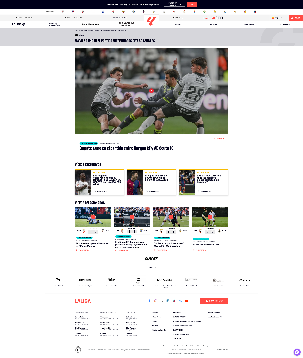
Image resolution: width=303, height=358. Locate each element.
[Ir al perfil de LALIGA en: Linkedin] (168, 301)
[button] (19, 24)
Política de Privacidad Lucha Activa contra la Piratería (185, 353)
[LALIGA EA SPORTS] (19, 24)
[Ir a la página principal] (151, 27)
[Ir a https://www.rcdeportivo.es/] (184, 11)
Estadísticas (249, 24)
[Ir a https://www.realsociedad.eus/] (225, 11)
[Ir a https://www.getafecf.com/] (133, 11)
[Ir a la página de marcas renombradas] (78, 349)
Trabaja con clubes (143, 349)
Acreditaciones (113, 349)
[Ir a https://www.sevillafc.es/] (235, 11)
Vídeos (177, 24)
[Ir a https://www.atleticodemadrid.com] (72, 11)
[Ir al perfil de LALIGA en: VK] (180, 301)
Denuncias (91, 349)
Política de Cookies (194, 349)
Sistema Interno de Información (173, 346)
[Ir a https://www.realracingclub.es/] (164, 11)
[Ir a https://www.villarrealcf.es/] (255, 11)
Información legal (203, 346)
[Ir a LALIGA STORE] (214, 18)
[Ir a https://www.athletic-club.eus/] (62, 11)
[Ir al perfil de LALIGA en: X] (162, 301)
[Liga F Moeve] (91, 24)
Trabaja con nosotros (127, 349)
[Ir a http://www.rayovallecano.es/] (174, 11)
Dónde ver (120, 18)
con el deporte (73, 18)
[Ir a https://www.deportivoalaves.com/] (103, 11)
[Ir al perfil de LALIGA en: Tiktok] (174, 301)
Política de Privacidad (178, 349)
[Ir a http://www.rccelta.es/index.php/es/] (93, 11)
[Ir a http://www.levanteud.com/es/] (143, 11)
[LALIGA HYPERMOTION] (55, 24)
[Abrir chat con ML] (297, 352)
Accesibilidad (190, 346)
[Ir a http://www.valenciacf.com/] (245, 11)
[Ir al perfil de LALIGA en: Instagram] (155, 301)
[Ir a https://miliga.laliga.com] (296, 18)
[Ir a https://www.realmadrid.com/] (214, 11)
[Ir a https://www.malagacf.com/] (154, 11)
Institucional (24, 18)
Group (178, 18)
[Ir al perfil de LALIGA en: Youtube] (186, 301)
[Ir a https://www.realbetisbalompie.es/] (204, 11)
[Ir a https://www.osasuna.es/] (83, 11)
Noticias (213, 24)
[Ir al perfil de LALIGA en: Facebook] (149, 301)
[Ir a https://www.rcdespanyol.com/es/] (194, 11)
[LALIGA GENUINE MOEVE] (126, 24)
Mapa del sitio (101, 349)
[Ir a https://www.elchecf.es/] (113, 11)
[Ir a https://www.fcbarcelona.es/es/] (123, 11)
